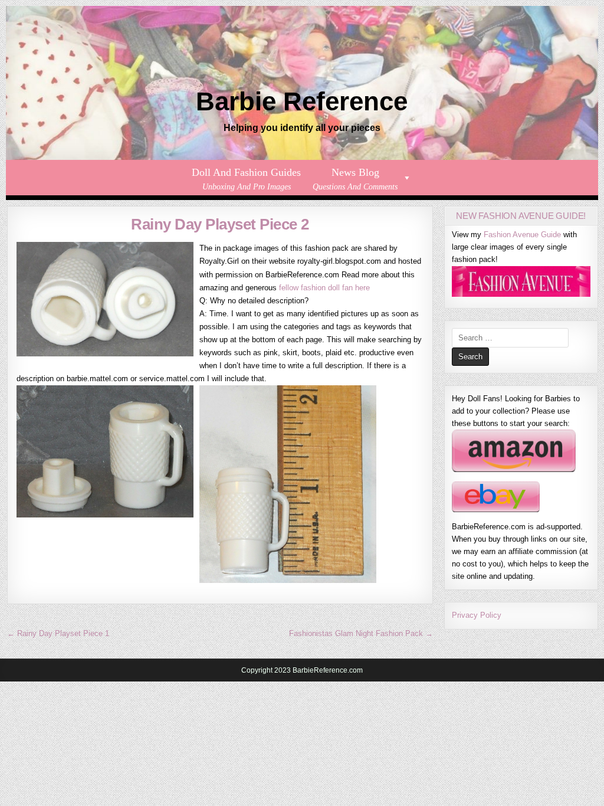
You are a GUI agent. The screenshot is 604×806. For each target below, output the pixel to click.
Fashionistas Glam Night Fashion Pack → (361, 633)
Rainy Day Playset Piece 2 (220, 224)
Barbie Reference (302, 101)
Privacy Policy (476, 615)
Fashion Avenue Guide (522, 234)
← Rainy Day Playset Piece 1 (58, 633)
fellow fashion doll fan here (324, 287)
